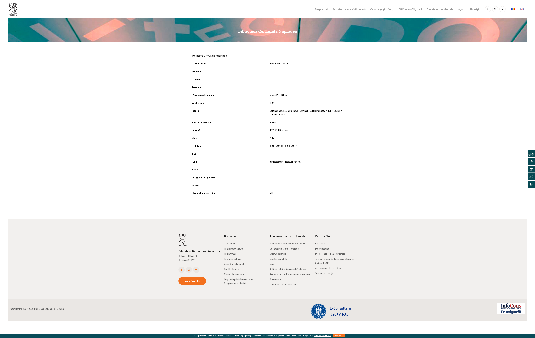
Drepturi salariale (278, 254)
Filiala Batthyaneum (233, 249)
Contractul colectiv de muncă (284, 284)
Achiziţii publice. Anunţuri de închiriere (288, 269)
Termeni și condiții (324, 273)
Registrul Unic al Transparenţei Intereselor (290, 274)
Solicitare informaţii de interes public (287, 243)
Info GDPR (320, 243)
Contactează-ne (192, 281)
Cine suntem (230, 243)
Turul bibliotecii (231, 269)
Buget (272, 264)
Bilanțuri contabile (278, 259)
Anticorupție (275, 279)
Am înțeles (339, 336)
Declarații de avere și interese (284, 249)
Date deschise (322, 249)
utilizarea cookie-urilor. (322, 336)
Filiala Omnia (230, 254)
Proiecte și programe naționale (330, 254)
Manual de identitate (234, 274)
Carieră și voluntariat (234, 264)
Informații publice (232, 259)
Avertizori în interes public (328, 268)
